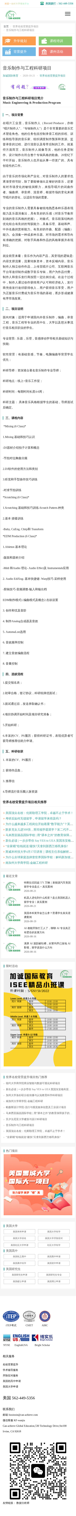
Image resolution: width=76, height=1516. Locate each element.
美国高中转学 (19, 1263)
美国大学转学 (54, 1231)
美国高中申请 (54, 1256)
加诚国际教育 (10, 75)
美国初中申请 (54, 1263)
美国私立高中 (19, 1256)
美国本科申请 (19, 1231)
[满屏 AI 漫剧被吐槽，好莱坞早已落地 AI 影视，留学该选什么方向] (13, 943)
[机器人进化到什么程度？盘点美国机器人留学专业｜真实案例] (13, 897)
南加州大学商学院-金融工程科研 (27, 862)
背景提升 (20, 51)
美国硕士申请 (19, 1281)
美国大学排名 (19, 1238)
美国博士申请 (54, 1281)
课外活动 (56, 51)
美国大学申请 (10, 1386)
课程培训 (56, 41)
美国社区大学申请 (19, 1245)
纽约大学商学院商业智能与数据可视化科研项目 (33, 1083)
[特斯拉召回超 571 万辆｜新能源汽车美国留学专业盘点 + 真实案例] (13, 882)
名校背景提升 (10, 1364)
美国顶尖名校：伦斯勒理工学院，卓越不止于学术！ (39, 813)
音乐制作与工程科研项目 (20, 1125)
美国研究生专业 (54, 1275)
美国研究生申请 (19, 1275)
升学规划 (20, 41)
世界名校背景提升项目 (52, 75)
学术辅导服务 (10, 1370)
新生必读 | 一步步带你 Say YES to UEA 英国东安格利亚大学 (40, 1089)
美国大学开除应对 (54, 1238)
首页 (6, 26)
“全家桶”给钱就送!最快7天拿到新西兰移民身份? (37, 846)
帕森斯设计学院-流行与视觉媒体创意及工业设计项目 (36, 1107)
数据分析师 (22, 1503)
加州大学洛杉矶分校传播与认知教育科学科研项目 (34, 1095)
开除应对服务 (10, 1375)
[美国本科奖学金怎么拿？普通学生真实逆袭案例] (13, 913)
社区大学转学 (54, 1245)
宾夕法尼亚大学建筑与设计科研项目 (26, 1119)
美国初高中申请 (12, 1381)
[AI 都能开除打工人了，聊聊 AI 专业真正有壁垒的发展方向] (13, 928)
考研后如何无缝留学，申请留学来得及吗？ (34, 818)
